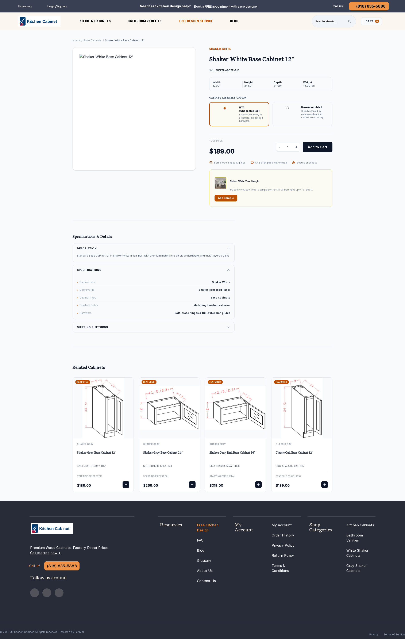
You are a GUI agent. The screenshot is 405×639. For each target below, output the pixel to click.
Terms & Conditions (280, 568)
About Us (205, 571)
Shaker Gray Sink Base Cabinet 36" (232, 452)
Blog (200, 550)
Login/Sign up (57, 6)
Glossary (204, 560)
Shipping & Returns (92, 327)
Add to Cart (317, 147)
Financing (25, 6)
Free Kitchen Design (208, 527)
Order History (283, 535)
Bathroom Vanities (354, 537)
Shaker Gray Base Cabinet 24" (163, 452)
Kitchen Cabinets (360, 525)
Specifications (89, 270)
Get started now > (45, 553)
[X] (59, 592)
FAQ (200, 540)
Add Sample (226, 198)
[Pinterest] (46, 592)
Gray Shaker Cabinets (356, 568)
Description (87, 248)
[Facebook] (34, 592)
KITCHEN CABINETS (95, 21)
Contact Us (206, 581)
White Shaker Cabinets (357, 553)
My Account (282, 525)
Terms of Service (394, 634)
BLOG (234, 21)
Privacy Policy (283, 545)
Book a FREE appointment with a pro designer (226, 6)
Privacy (373, 634)
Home (76, 40)
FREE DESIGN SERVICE (196, 21)
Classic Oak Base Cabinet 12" (294, 452)
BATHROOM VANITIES (145, 21)
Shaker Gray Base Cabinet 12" (96, 452)
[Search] (349, 21)
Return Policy (283, 555)
